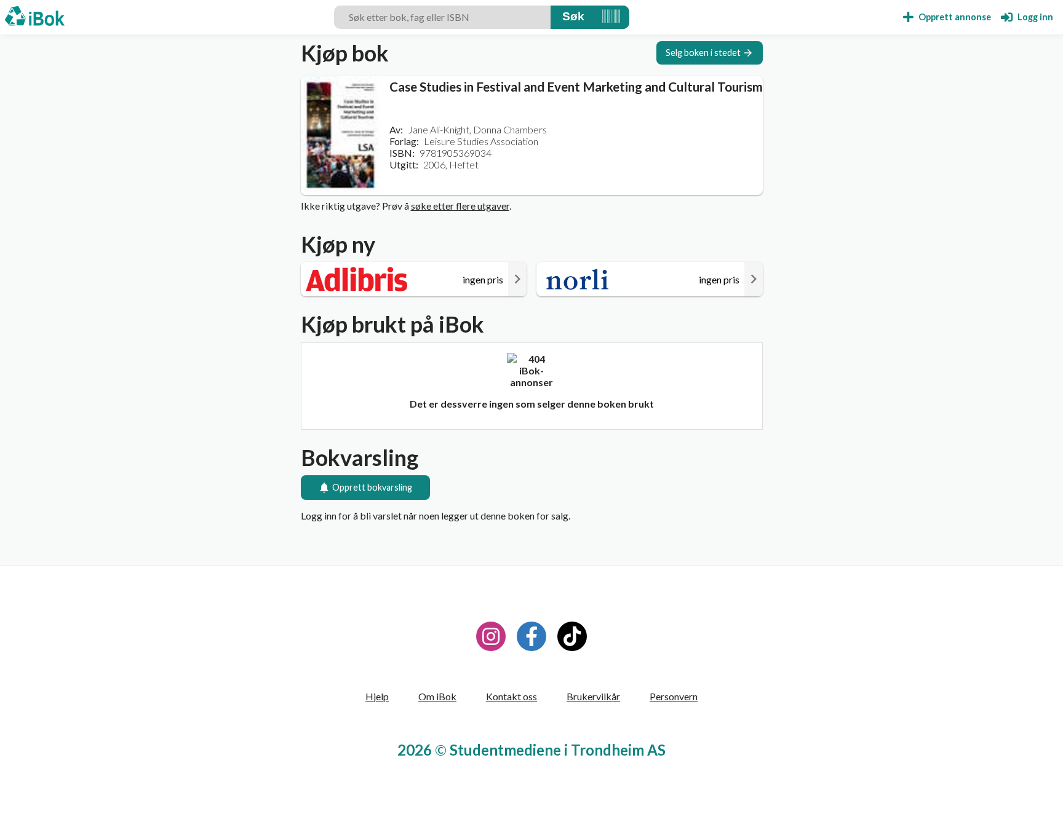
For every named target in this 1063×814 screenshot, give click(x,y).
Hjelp (377, 696)
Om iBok (437, 696)
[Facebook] (531, 636)
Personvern (674, 696)
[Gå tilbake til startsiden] (35, 17)
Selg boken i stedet (703, 52)
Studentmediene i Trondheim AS (558, 750)
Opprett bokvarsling (372, 487)
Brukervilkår (593, 696)
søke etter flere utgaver (460, 205)
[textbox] (442, 17)
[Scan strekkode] (611, 17)
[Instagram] (491, 636)
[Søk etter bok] (573, 17)
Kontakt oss (511, 696)
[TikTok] (572, 636)
